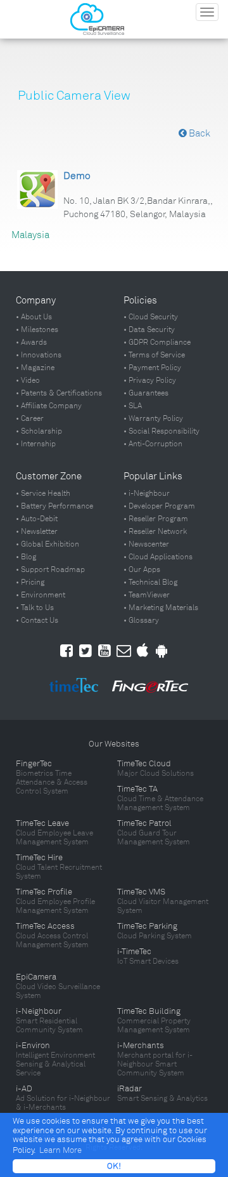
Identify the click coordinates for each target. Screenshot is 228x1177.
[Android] (161, 651)
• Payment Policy (152, 367)
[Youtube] (104, 651)
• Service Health (43, 493)
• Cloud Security (151, 316)
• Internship (36, 443)
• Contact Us (37, 620)
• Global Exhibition (47, 544)
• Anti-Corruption (153, 443)
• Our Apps (142, 569)
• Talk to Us (35, 607)
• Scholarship (39, 431)
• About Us (34, 316)
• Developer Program (159, 506)
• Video (28, 380)
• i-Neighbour (147, 493)
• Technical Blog (150, 582)
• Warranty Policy (153, 418)
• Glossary (141, 620)
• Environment (40, 594)
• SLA (133, 405)
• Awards (31, 342)
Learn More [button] (60, 1150)
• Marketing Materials (161, 607)
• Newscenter (146, 544)
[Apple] (142, 651)
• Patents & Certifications (59, 393)
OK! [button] (114, 1166)
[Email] (124, 651)
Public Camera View (74, 95)
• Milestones (37, 329)
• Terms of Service (154, 354)
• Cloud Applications (158, 556)
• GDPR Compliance (157, 342)
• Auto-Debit (37, 518)
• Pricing (30, 582)
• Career (30, 418)
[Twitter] (85, 651)
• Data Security (149, 329)
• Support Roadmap (50, 569)
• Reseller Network (155, 531)
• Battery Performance (54, 506)
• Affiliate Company (49, 405)
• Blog (26, 556)
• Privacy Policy (150, 380)
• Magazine (35, 367)
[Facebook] (66, 651)
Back (198, 133)
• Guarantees (146, 393)
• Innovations (38, 354)
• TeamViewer (147, 594)
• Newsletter (37, 531)
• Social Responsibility (162, 431)
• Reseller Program (156, 518)
